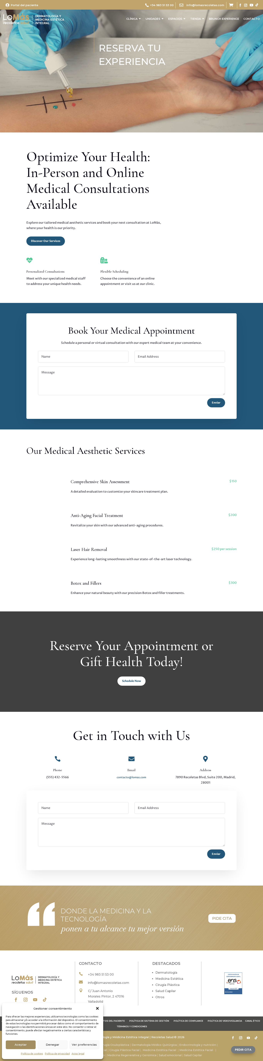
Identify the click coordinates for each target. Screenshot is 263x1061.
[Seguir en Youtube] (251, 5)
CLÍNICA (131, 19)
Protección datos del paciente (104, 1021)
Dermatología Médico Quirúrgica (154, 1045)
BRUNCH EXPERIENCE (224, 19)
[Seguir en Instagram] (246, 5)
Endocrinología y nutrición (197, 1045)
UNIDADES (153, 19)
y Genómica (148, 1055)
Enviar (216, 402)
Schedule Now (131, 681)
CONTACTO (251, 19)
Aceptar (21, 1044)
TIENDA (195, 19)
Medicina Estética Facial (159, 1050)
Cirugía (105, 1045)
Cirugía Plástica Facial (124, 1050)
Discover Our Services (45, 241)
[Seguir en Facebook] (240, 5)
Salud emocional (170, 1055)
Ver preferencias (84, 1044)
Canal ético (252, 1021)
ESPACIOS (175, 19)
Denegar (52, 1044)
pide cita (222, 918)
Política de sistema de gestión (149, 1021)
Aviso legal (78, 1053)
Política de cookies (32, 1053)
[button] (97, 1008)
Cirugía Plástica (167, 985)
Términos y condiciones (131, 1026)
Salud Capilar (165, 991)
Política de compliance (188, 1021)
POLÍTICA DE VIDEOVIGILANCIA (225, 1021)
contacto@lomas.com (131, 777)
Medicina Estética (169, 979)
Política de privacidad (57, 1053)
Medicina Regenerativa (123, 1055)
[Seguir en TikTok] (257, 5)
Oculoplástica (119, 1045)
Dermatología (166, 972)
